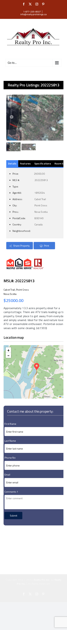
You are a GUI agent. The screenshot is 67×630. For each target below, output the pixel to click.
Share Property (21, 245)
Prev (11, 117)
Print (46, 245)
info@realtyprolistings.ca (33, 14)
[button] (36, 366)
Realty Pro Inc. (42, 579)
